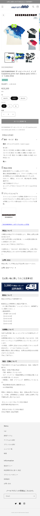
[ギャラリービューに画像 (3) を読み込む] (30, 57)
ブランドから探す (9, 444)
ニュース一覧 (8, 449)
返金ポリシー (8, 466)
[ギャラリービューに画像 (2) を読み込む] (20, 57)
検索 (5, 453)
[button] (2, 7)
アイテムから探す (9, 440)
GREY (14, 98)
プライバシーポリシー (11, 475)
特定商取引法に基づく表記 (12, 470)
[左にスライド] (2, 58)
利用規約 (7, 479)
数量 (2, 110)
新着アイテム (8, 436)
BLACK (23, 98)
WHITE (5, 98)
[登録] (34, 496)
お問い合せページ (7, 268)
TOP (5, 431)
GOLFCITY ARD (17, 512)
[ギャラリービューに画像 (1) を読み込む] (9, 57)
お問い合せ (7, 483)
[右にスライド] (38, 58)
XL (16, 106)
